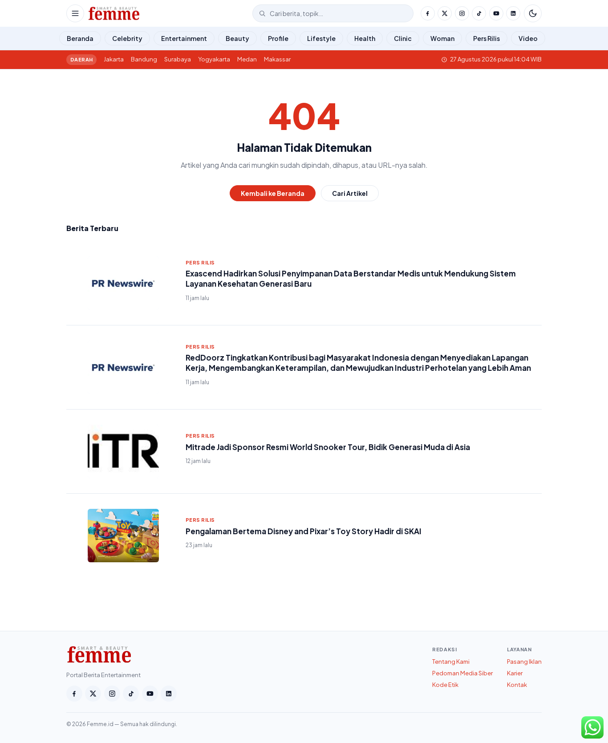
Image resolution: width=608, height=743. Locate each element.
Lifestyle (321, 38)
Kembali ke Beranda (272, 193)
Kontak (517, 684)
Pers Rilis (486, 38)
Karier (515, 673)
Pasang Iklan (524, 661)
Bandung (144, 59)
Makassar (277, 59)
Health (364, 38)
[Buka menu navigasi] (75, 13)
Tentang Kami (451, 661)
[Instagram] (462, 13)
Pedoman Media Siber (462, 673)
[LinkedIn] (513, 13)
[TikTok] (479, 13)
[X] (445, 13)
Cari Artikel (350, 193)
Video (528, 38)
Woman (442, 38)
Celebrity (127, 38)
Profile (278, 38)
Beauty (237, 38)
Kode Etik (445, 684)
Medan (247, 59)
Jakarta (114, 59)
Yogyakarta (214, 59)
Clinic (403, 38)
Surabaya (177, 59)
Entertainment (184, 38)
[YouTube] (496, 13)
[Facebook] (428, 13)
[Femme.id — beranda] (168, 13)
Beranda (80, 38)
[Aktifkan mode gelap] (533, 13)
